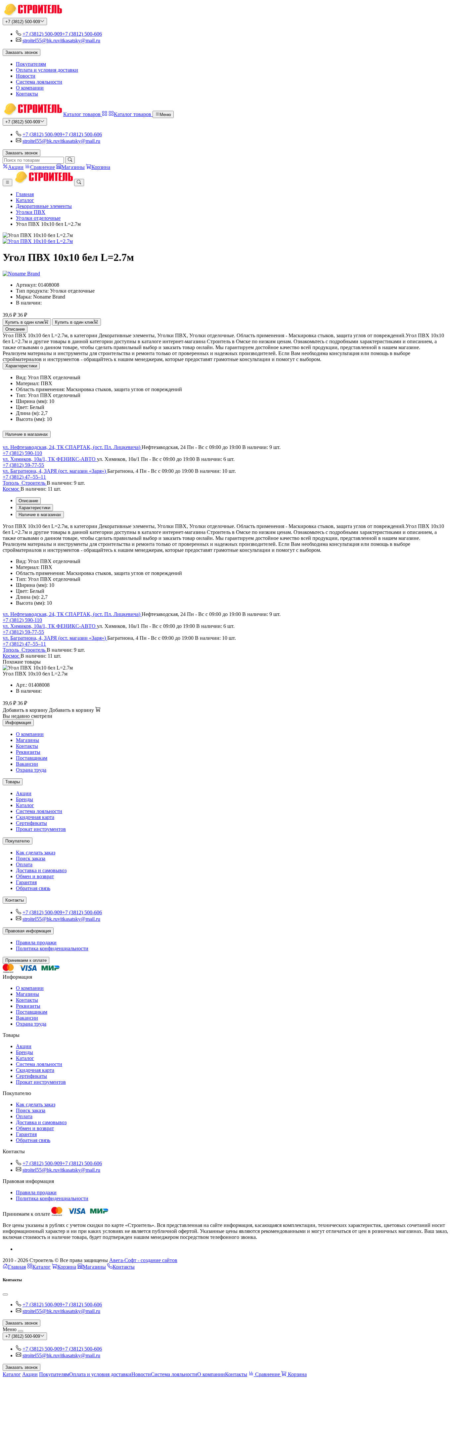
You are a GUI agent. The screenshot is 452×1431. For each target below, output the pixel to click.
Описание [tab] (28, 500)
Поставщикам (31, 758)
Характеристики (21, 365)
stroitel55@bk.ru (40, 40)
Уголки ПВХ (30, 212)
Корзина (66, 1267)
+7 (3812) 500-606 (82, 34)
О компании (30, 88)
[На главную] (32, 15)
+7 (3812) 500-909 (22, 21)
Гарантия (26, 882)
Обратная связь (33, 888)
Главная (25, 194)
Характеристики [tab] (34, 507)
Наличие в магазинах (26, 434)
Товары (12, 781)
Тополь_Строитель (25, 483)
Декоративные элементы (44, 206)
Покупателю (17, 840)
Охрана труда (31, 770)
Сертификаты (31, 823)
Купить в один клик (24, 322)
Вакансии (27, 764)
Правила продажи (36, 942)
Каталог (25, 200)
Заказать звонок (21, 52)
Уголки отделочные (38, 218)
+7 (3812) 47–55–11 (24, 477)
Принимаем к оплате (26, 960)
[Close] (5, 1294)
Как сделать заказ (35, 852)
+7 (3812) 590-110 (22, 453)
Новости (25, 76)
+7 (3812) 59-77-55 (23, 465)
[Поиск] (70, 160)
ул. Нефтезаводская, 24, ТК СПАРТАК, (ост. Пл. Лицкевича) (72, 447)
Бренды (24, 799)
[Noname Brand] (21, 273)
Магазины (27, 740)
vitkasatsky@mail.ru (79, 40)
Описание (15, 329)
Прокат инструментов (41, 829)
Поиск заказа (30, 858)
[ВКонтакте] (18, 1249)
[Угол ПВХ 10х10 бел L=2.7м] (226, 241)
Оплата (24, 864)
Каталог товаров (82, 114)
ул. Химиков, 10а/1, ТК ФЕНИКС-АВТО (50, 459)
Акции (23, 793)
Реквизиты (28, 752)
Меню (165, 114)
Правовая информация (28, 930)
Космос (12, 489)
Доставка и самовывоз (41, 870)
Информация (18, 722)
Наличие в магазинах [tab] (40, 514)
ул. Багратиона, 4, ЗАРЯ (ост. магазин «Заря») (55, 471)
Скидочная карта (35, 817)
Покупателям (31, 64)
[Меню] (7, 182)
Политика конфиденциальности (52, 948)
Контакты (27, 94)
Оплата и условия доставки (47, 70)
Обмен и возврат (35, 876)
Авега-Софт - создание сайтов (143, 1260)
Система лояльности (39, 82)
